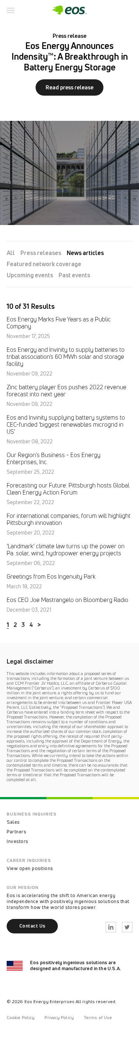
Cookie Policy (20, 1017)
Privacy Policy (58, 1017)
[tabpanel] (69, 124)
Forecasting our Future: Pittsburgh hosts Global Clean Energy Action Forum (68, 489)
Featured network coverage (44, 264)
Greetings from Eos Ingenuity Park (51, 576)
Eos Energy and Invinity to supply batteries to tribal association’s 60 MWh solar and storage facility (66, 356)
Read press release (69, 87)
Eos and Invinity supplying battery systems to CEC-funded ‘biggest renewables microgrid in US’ (66, 424)
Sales (13, 822)
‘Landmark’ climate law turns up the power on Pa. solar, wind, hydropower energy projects (66, 550)
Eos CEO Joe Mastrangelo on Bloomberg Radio (67, 599)
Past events (74, 275)
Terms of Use (98, 1017)
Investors (17, 841)
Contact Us (32, 926)
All (11, 253)
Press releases (40, 253)
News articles (85, 253)
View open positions (30, 868)
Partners (16, 831)
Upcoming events (30, 275)
